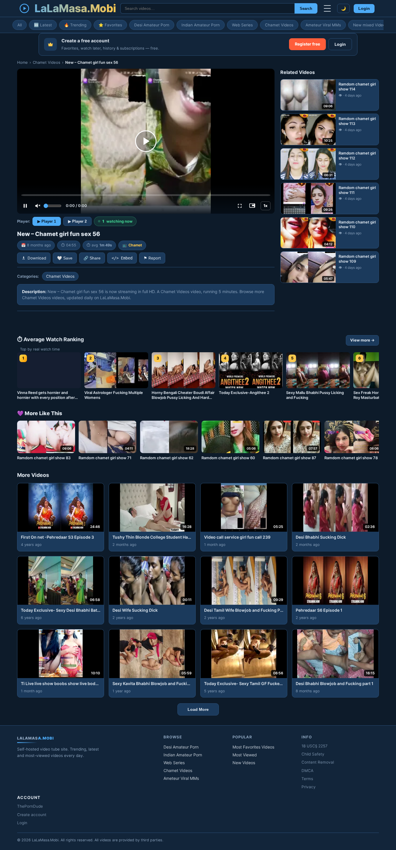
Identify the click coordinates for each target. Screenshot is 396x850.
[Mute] (38, 206)
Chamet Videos (279, 25)
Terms (307, 778)
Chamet (135, 245)
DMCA (307, 770)
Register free (307, 43)
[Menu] (327, 8)
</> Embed (122, 258)
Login (364, 8)
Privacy (308, 786)
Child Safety (312, 754)
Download (37, 258)
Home (22, 62)
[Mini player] (252, 206)
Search (306, 8)
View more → (362, 340)
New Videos (243, 762)
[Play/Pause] (25, 206)
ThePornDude (30, 806)
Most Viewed (244, 754)
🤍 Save (64, 258)
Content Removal (317, 762)
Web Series (242, 25)
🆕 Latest (43, 25)
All (19, 25)
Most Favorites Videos (253, 746)
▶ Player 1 (46, 221)
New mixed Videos (370, 25)
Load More (198, 709)
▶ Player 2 (77, 221)
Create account (31, 814)
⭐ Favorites (110, 25)
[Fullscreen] (240, 206)
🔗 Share (92, 258)
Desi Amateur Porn (151, 25)
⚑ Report (152, 258)
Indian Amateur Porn (200, 25)
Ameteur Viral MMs (323, 25)
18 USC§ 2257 (314, 746)
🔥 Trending (75, 25)
